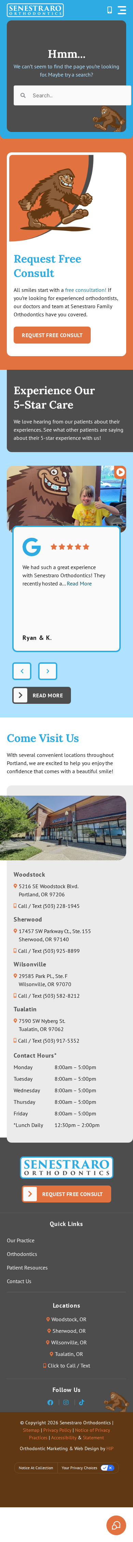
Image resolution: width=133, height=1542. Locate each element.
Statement (93, 1438)
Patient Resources (27, 1267)
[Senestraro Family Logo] (35, 10)
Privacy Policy (57, 1430)
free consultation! (85, 289)
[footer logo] (67, 1167)
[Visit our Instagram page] (66, 1402)
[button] (122, 10)
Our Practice (20, 1240)
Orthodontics (22, 1253)
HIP (110, 1448)
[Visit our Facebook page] (51, 1402)
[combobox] (72, 95)
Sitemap (31, 1430)
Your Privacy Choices (79, 1467)
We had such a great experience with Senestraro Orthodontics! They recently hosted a (64, 575)
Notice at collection (36, 1467)
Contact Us (19, 1281)
